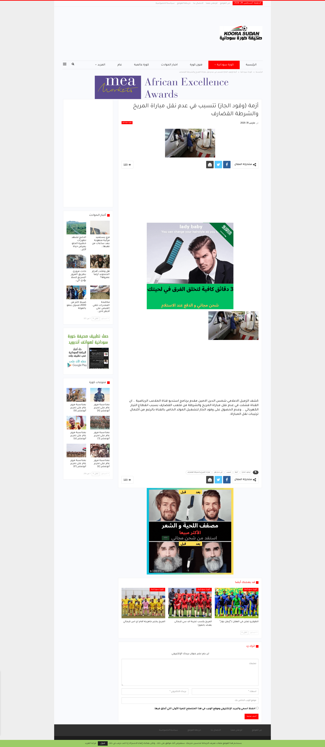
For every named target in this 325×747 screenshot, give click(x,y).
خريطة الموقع (184, 3)
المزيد (101, 64)
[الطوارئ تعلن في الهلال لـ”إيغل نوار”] (236, 603)
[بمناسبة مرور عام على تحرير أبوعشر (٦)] (100, 423)
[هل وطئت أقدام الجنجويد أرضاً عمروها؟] (100, 261)
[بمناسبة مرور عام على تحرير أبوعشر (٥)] (76, 423)
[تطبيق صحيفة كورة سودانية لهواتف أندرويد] (88, 351)
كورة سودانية (225, 64)
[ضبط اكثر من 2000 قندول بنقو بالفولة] (76, 292)
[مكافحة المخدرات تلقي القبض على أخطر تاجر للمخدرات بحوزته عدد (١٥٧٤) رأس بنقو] (100, 292)
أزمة (236, 472)
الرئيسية (251, 64)
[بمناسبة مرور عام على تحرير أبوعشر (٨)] (100, 395)
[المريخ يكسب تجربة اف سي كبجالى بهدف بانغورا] (190, 603)
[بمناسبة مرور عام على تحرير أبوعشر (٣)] (76, 450)
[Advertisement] (128, 33)
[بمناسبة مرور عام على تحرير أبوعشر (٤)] (100, 450)
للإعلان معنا (212, 3)
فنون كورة (196, 64)
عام (119, 64)
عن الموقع (225, 3)
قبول (102, 743)
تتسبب (228, 472)
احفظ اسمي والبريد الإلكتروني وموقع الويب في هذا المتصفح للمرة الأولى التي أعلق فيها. (204, 708)
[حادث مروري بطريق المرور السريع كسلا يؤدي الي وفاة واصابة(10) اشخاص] (76, 261)
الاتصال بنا (198, 3)
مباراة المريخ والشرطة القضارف (198, 472)
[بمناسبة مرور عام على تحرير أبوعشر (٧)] (76, 395)
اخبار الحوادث (169, 64)
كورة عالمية (141, 64)
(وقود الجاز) (246, 472)
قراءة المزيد (90, 743)
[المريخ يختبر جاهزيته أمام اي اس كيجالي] (143, 603)
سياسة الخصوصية (165, 3)
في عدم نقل (218, 472)
